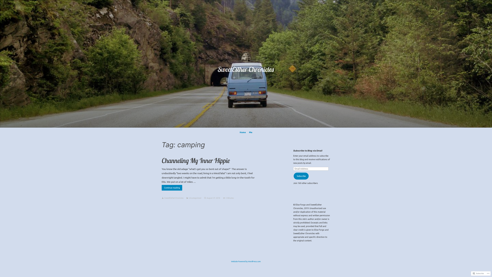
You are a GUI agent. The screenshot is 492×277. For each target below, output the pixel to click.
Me (250, 132)
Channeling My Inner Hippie (196, 160)
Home (243, 132)
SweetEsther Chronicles (246, 69)
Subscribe (301, 176)
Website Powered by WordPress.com (246, 261)
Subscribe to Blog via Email (307, 150)
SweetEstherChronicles (173, 198)
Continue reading (171, 188)
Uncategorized (195, 198)
